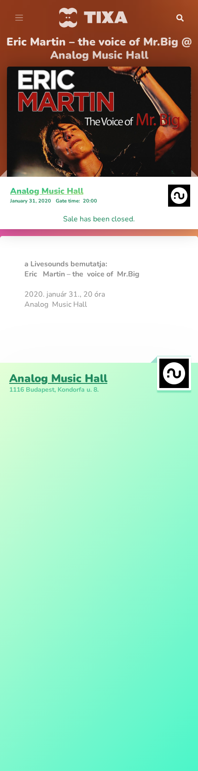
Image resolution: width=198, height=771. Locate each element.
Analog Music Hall (46, 191)
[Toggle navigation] (19, 18)
